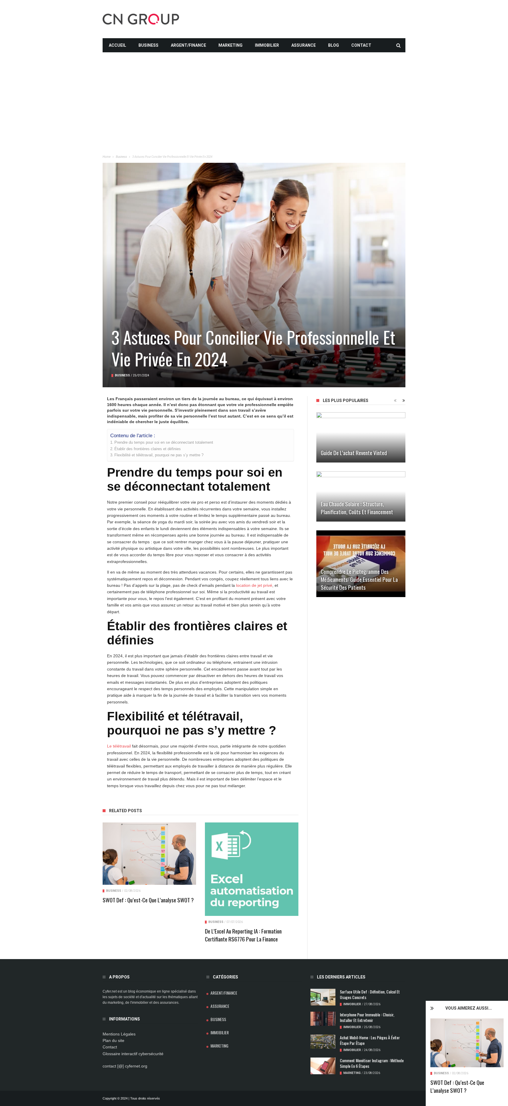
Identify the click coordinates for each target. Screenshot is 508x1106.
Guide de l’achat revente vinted (354, 452)
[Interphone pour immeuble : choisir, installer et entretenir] (322, 1019)
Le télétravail (119, 746)
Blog (333, 45)
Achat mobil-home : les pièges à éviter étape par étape (370, 1040)
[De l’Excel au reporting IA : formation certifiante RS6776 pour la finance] (251, 869)
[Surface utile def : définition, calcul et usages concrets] (322, 997)
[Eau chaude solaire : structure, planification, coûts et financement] (360, 496)
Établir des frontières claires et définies (147, 449)
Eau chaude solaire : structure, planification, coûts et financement (357, 508)
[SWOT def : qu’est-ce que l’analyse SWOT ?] (467, 1042)
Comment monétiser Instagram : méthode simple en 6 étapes (372, 1063)
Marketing (230, 45)
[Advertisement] (254, 93)
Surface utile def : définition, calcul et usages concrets (370, 994)
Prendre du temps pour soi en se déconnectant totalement (163, 442)
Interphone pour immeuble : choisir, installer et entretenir (367, 1017)
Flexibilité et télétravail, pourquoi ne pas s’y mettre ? (158, 455)
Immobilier (267, 45)
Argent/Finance (188, 45)
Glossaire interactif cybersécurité (133, 1053)
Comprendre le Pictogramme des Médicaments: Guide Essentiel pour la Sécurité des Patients (359, 579)
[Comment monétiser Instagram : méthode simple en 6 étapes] (322, 1066)
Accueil (117, 45)
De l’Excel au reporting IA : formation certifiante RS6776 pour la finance (243, 935)
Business (148, 45)
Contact (361, 45)
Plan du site (113, 1040)
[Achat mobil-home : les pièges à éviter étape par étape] (322, 1042)
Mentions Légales (119, 1034)
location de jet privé (254, 585)
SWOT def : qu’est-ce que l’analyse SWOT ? (457, 1086)
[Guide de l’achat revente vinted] (360, 437)
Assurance (303, 45)
